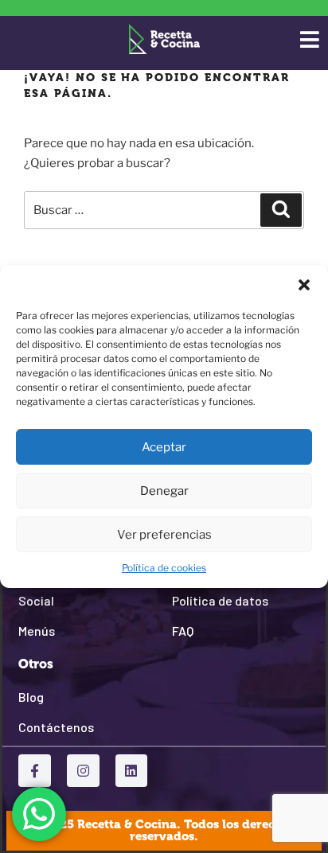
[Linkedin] (131, 770)
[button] (304, 285)
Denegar (164, 491)
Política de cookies (164, 568)
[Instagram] (83, 770)
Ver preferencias (164, 535)
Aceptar (164, 447)
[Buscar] (281, 210)
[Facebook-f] (34, 770)
